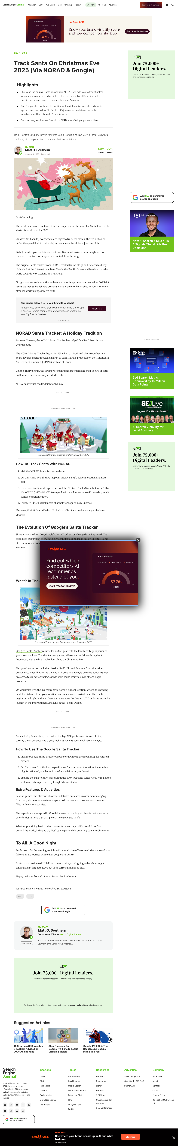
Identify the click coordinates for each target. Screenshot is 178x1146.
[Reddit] (17, 1110)
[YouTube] (17, 1104)
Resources (79, 5)
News (20, 896)
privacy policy (76, 1005)
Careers (156, 1090)
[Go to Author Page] (18, 150)
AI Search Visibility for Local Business (148, 428)
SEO (40, 5)
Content (43, 1090)
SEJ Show (100, 1095)
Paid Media (50, 5)
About (155, 1081)
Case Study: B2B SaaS (134, 1081)
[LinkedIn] (11, 1104)
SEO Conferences (104, 1108)
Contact (155, 1086)
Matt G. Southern (37, 150)
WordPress (45, 1104)
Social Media (45, 1095)
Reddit (71, 1109)
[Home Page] (14, 5)
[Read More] (152, 360)
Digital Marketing (65, 5)
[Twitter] (29, 1104)
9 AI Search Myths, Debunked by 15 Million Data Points (149, 381)
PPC (70, 1100)
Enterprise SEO (75, 1095)
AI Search (32, 5)
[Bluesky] (5, 1110)
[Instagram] (11, 1110)
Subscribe (157, 1076)
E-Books (100, 1090)
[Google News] (5, 1104)
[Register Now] (152, 223)
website (60, 471)
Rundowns (101, 1081)
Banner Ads (129, 1086)
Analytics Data (74, 1104)
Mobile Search (74, 1086)
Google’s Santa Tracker (29, 651)
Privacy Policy (158, 1095)
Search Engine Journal (70, 934)
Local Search (74, 1081)
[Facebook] (23, 1104)
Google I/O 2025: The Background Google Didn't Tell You (95, 1049)
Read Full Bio (26, 943)
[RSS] (23, 1110)
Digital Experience (48, 1100)
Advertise (113, 5)
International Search (77, 1090)
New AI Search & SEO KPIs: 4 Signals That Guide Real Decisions (151, 244)
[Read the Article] (28, 1035)
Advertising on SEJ (132, 1076)
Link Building (74, 1076)
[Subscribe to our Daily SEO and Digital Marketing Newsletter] (167, 5)
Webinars (90, 5)
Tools (30, 896)
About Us (102, 5)
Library (99, 1086)
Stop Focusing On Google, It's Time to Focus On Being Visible (63, 1049)
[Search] (172, 5)
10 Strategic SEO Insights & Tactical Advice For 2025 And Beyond (28, 1049)
